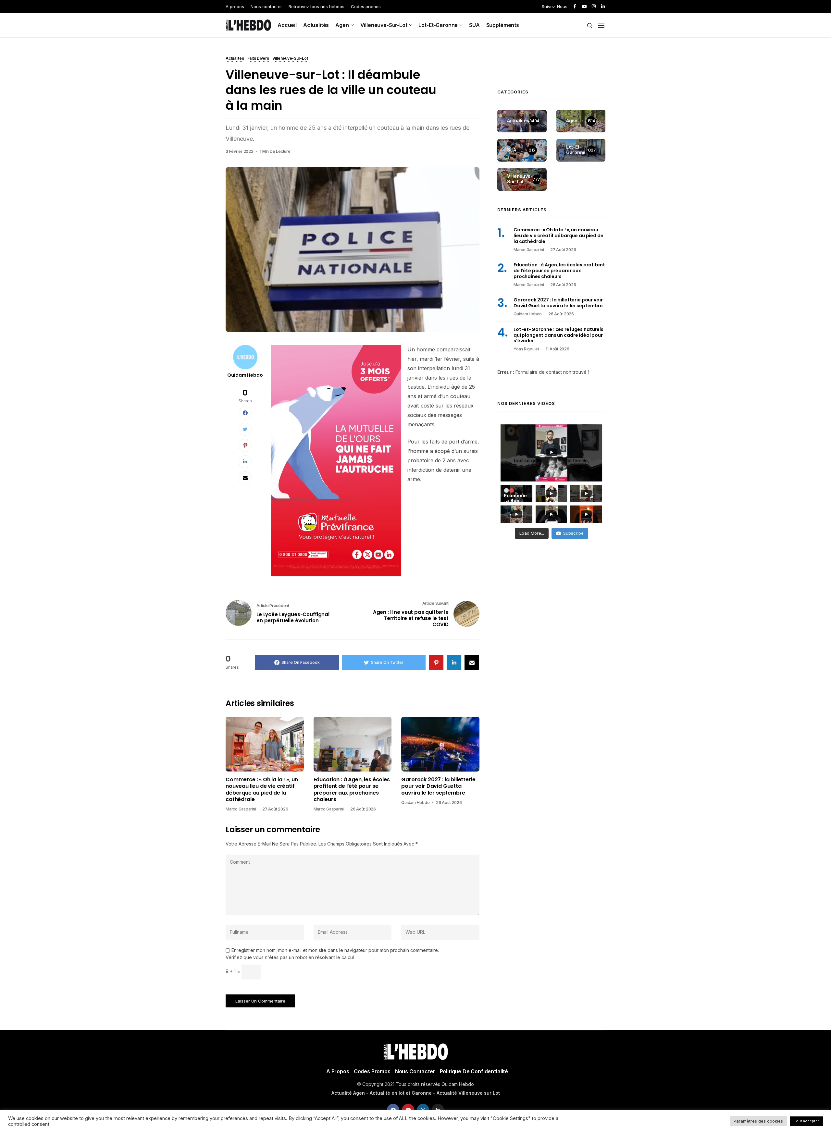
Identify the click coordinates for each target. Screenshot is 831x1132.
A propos (235, 6)
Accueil (287, 25)
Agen (342, 25)
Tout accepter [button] (806, 1121)
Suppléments (502, 25)
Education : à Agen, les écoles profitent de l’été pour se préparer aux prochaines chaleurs (352, 789)
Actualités (316, 25)
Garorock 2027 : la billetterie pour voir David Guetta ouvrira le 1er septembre (438, 786)
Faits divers (258, 59)
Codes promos (366, 6)
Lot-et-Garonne (438, 25)
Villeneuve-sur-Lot (383, 25)
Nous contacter (266, 6)
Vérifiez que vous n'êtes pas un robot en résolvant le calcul (290, 957)
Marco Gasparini (241, 809)
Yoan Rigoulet (526, 349)
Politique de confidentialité (474, 1071)
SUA (474, 25)
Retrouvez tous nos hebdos (316, 6)
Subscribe (573, 533)
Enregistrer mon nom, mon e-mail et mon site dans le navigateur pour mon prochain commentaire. (335, 950)
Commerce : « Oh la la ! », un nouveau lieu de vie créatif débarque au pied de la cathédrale (262, 789)
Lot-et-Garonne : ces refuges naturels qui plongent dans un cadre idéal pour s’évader (558, 335)
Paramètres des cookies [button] (758, 1121)
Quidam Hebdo (245, 375)
